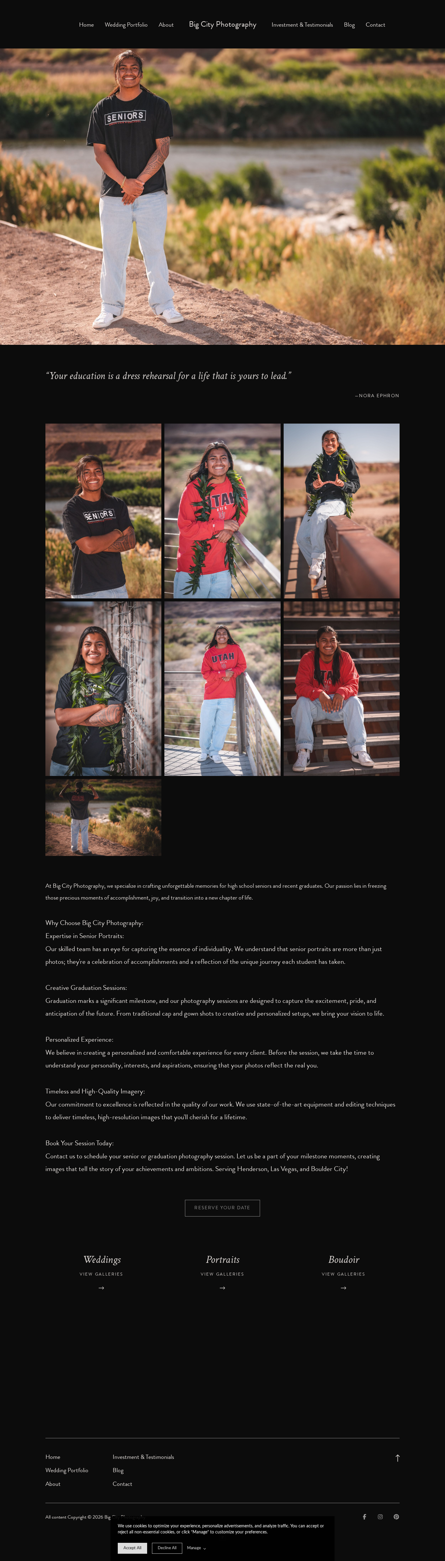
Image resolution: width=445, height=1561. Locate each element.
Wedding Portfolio (126, 25)
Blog (349, 25)
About (166, 25)
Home (86, 25)
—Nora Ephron (377, 396)
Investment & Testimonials (302, 25)
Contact (375, 25)
